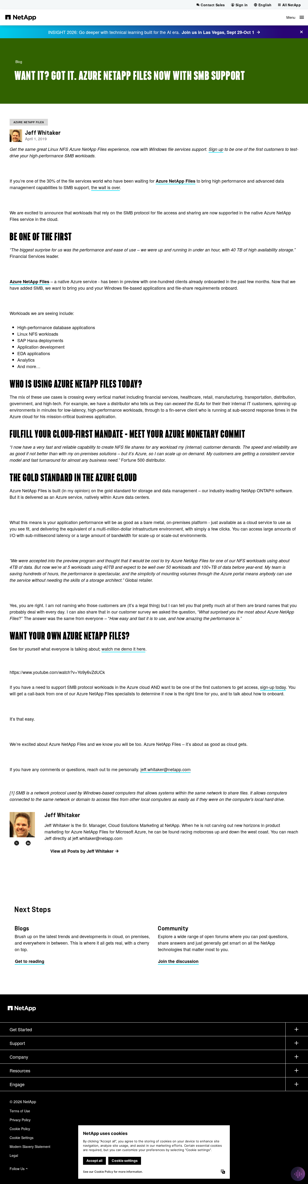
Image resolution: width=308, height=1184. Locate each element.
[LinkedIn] (28, 843)
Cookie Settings (21, 1137)
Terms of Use (20, 1110)
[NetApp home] (20, 17)
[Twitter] (16, 843)
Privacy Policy (20, 1119)
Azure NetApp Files (28, 122)
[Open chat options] (298, 1174)
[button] (295, 17)
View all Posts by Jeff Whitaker (82, 851)
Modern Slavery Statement (30, 1146)
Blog (18, 61)
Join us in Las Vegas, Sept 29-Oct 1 (218, 32)
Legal (14, 1155)
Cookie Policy (20, 1128)
